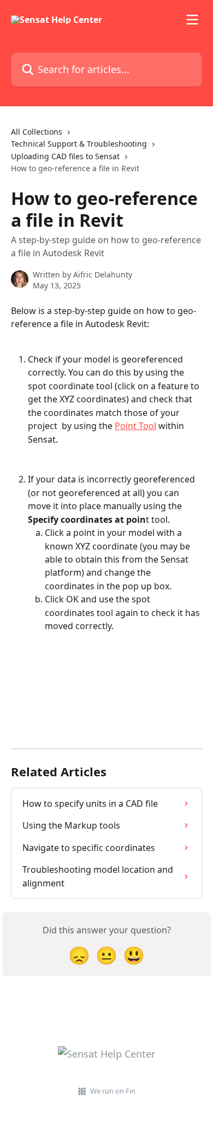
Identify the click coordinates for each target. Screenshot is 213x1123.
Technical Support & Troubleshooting (79, 143)
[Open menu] (192, 19)
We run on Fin (112, 1091)
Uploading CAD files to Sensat (65, 156)
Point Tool (135, 426)
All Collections (36, 131)
